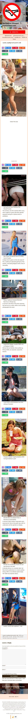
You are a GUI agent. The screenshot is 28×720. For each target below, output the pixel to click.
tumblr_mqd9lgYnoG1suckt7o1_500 (10, 635)
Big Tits (16, 696)
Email (4, 669)
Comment (5, 648)
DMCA (15, 709)
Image (22, 635)
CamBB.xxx (17, 37)
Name (4, 665)
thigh (15, 636)
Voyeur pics (14, 638)
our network (14, 708)
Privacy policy (19, 709)
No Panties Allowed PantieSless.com (11, 24)
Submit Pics (15, 32)
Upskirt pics (9, 638)
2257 (12, 709)
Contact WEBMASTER (6, 709)
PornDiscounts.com (7, 37)
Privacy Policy (13, 674)
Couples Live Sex (14, 161)
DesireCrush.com (18, 35)
